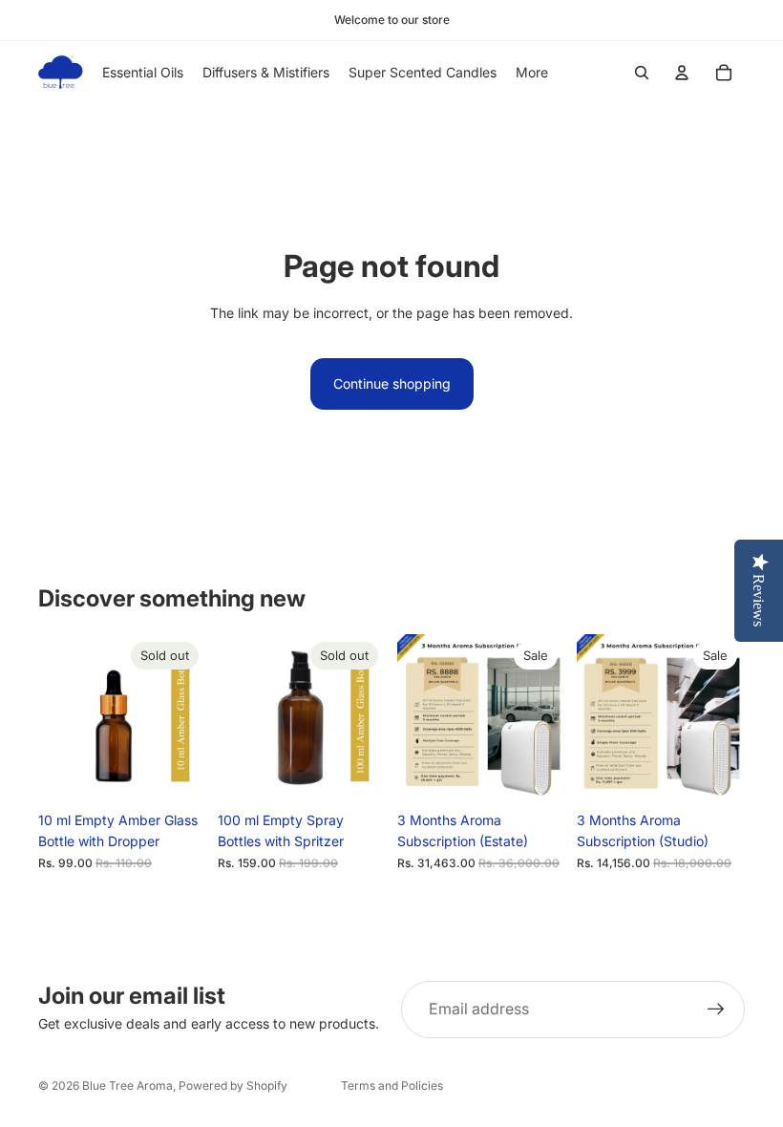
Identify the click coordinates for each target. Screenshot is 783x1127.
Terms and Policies (392, 1085)
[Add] (535, 772)
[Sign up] (716, 1009)
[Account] (682, 73)
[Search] (642, 73)
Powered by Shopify (233, 1085)
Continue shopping (392, 383)
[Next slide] (185, 718)
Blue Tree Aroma (127, 1085)
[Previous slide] (59, 718)
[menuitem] (532, 72)
